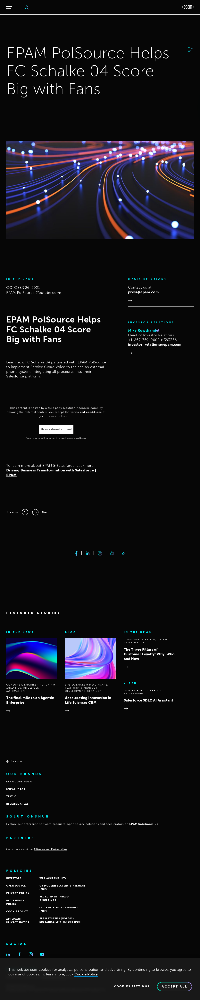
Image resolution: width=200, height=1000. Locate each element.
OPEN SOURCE (16, 885)
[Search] (27, 7)
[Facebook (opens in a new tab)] (19, 954)
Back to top (17, 761)
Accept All (174, 986)
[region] (100, 979)
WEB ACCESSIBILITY (53, 878)
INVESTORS (13, 878)
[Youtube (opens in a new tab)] (42, 954)
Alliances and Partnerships (50, 849)
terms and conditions (86, 412)
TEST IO (11, 796)
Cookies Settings (132, 986)
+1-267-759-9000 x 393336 (152, 340)
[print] (100, 553)
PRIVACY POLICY (17, 893)
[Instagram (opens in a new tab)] (31, 954)
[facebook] (76, 553)
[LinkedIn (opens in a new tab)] (8, 954)
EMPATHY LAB (15, 789)
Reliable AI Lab (17, 803)
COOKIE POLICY (17, 911)
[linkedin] (88, 553)
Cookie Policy (86, 974)
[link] (123, 553)
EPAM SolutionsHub (144, 824)
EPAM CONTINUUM (19, 781)
